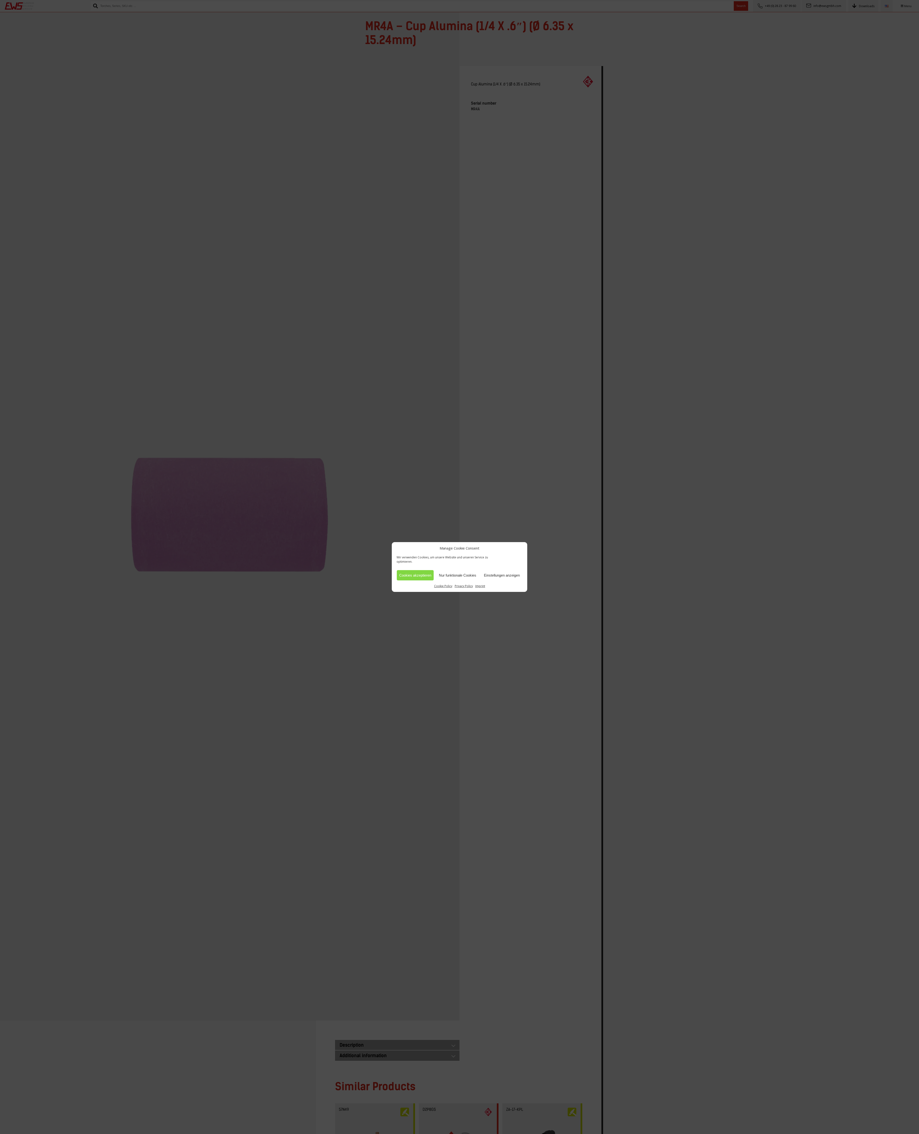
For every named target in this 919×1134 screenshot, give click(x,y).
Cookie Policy (443, 586)
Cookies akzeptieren (415, 575)
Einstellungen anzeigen (502, 575)
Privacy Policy (464, 586)
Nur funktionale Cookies (457, 575)
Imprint (480, 586)
